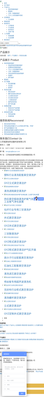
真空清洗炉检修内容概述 (12, 132)
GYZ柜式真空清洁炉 (15, 241)
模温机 (10, 11)
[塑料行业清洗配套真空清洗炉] (14, 170)
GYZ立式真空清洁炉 (15, 183)
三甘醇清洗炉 (12, 100)
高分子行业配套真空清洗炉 (19, 257)
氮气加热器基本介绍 (10, 128)
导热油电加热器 (21, 45)
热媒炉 (10, 75)
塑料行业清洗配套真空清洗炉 (20, 175)
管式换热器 (11, 83)
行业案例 (11, 19)
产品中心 (7, 7)
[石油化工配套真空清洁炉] (12, 261)
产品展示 (15, 55)
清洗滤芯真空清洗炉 (15, 273)
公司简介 (3, 333)
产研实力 (27, 333)
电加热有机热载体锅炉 (15, 65)
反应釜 (10, 85)
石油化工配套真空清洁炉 (17, 265)
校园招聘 (11, 36)
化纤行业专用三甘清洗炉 (17, 209)
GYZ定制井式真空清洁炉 (17, 313)
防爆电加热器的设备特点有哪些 (14, 130)
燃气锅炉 (11, 77)
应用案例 (7, 17)
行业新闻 (11, 27)
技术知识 (11, 29)
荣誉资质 (7, 21)
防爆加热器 (7, 106)
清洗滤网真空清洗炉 (15, 191)
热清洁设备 (23, 55)
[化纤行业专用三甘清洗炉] (12, 205)
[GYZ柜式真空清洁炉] (11, 237)
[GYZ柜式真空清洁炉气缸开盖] (14, 245)
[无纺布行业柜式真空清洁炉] (13, 285)
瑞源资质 (21, 333)
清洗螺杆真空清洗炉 (15, 297)
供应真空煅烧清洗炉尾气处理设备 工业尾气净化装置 (22, 200)
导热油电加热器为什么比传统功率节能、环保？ (19, 126)
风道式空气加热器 (14, 110)
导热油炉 (29, 45)
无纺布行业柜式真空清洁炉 (19, 289)
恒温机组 (11, 116)
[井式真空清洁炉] (10, 213)
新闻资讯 (7, 23)
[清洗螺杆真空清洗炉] (11, 293)
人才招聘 (7, 34)
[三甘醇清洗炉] (9, 229)
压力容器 (7, 81)
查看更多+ (5, 341)
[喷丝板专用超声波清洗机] (12, 277)
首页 (5, 3)
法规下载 (11, 31)
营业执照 (15, 333)
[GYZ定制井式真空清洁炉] (12, 309)
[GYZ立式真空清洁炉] (11, 178)
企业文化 (9, 333)
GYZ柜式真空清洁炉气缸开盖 (20, 249)
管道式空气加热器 (14, 108)
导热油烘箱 (11, 114)
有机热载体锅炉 (13, 9)
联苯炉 (10, 88)
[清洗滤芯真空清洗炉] (11, 269)
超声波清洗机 (12, 102)
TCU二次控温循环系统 (15, 15)
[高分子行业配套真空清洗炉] (13, 253)
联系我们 (7, 40)
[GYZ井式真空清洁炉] (11, 221)
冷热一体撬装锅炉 (14, 13)
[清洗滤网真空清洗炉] (11, 186)
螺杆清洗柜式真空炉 (14, 94)
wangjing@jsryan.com (13, 151)
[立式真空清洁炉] (10, 301)
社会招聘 (11, 38)
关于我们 (7, 5)
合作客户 (33, 333)
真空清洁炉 (11, 92)
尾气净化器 (11, 104)
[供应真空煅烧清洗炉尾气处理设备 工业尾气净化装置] (21, 194)
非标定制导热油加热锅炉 (16, 73)
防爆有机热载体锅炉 (14, 67)
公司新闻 (11, 25)
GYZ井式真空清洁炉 (15, 225)
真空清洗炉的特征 (10, 124)
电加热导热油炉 (11, 45)
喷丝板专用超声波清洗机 (17, 281)
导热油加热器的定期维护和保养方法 (15, 134)
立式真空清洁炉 (13, 96)
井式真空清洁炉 (13, 98)
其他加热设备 (8, 112)
